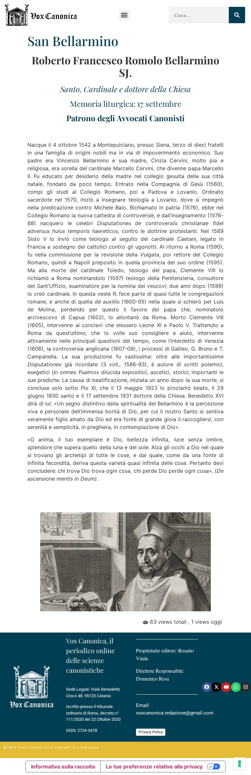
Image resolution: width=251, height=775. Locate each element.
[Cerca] (237, 15)
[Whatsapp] (236, 687)
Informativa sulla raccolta (63, 766)
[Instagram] (245, 687)
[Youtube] (226, 687)
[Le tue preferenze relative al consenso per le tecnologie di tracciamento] (239, 763)
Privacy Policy (151, 732)
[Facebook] (207, 687)
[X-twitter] (216, 687)
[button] (124, 15)
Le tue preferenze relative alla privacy (154, 766)
